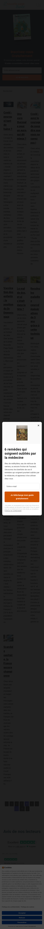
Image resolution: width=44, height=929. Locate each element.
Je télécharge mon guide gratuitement (22, 497)
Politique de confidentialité (13, 511)
